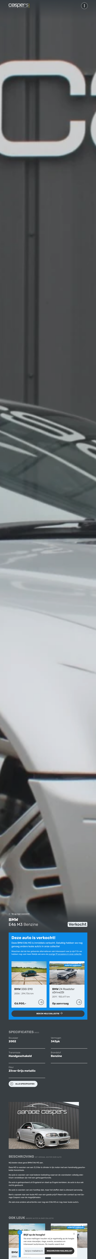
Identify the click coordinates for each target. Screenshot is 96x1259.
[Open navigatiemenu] (84, 6)
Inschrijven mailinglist (59, 1251)
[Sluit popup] (74, 1234)
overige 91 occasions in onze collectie (65, 954)
